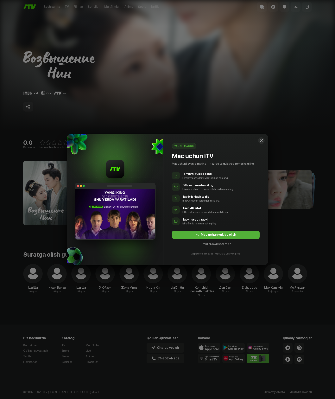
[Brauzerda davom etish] (261, 140)
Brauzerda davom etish (216, 244)
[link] (216, 235)
